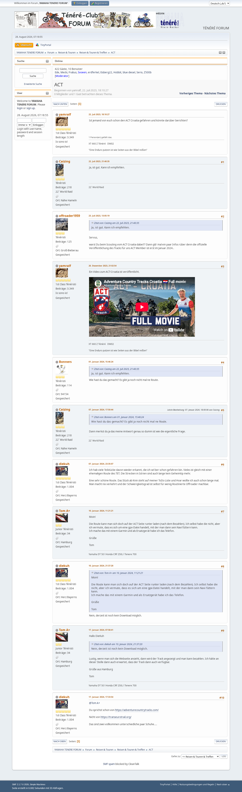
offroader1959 (69, 216)
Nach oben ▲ (223, 784)
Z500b (147, 72)
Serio (140, 72)
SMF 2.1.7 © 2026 (20, 784)
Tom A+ (64, 511)
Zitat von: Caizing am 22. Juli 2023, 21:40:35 (116, 223)
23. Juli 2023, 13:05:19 (99, 215)
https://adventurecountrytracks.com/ (137, 710)
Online (59, 61)
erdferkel (93, 72)
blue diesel (129, 72)
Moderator (62, 76)
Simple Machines (37, 784)
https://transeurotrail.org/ (116, 717)
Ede (57, 72)
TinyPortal (165, 784)
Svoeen (82, 72)
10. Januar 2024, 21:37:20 (101, 565)
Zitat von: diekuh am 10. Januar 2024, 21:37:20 (118, 644)
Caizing (64, 161)
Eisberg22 (106, 72)
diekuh (64, 464)
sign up (30, 108)
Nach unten (60, 104)
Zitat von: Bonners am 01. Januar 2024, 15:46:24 (119, 417)
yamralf (65, 114)
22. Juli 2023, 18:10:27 (99, 114)
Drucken (221, 104)
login (20, 108)
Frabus (73, 72)
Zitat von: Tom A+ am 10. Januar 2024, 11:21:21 (118, 573)
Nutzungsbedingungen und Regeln (196, 784)
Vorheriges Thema (190, 93)
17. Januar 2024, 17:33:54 (101, 696)
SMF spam (109, 764)
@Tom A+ (94, 703)
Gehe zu (175, 756)
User (19, 93)
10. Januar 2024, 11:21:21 (101, 510)
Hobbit (117, 72)
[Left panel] (220, 52)
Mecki (63, 72)
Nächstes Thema (215, 93)
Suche (20, 61)
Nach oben (60, 741)
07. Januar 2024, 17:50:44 (101, 409)
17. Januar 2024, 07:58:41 (101, 629)
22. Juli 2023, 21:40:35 (99, 161)
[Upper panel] (223, 52)
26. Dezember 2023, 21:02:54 (102, 265)
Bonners (65, 362)
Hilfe (174, 784)
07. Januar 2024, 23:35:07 (101, 463)
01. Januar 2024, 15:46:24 (101, 361)
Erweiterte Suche (33, 84)
